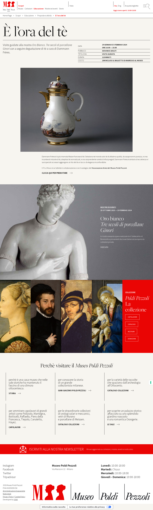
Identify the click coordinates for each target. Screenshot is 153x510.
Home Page (7, 15)
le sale (111, 424)
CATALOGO (132, 324)
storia (12, 393)
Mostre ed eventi (51, 8)
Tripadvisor (9, 477)
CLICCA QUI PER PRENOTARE (54, 173)
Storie (61, 8)
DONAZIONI (132, 339)
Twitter (7, 473)
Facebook (8, 469)
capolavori (132, 317)
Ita (115, 6)
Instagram (8, 465)
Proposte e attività (44, 15)
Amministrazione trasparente (14, 491)
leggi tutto (104, 247)
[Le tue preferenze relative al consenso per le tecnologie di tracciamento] (150, 382)
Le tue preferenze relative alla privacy (87, 507)
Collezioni (28, 8)
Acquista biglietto (131, 6)
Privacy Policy (8, 496)
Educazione (39, 8)
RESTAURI (131, 331)
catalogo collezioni (118, 390)
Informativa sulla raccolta (53, 507)
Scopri (21, 6)
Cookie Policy (20, 496)
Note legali (7, 494)
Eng (119, 6)
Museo (20, 8)
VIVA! (16, 499)
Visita (71, 6)
